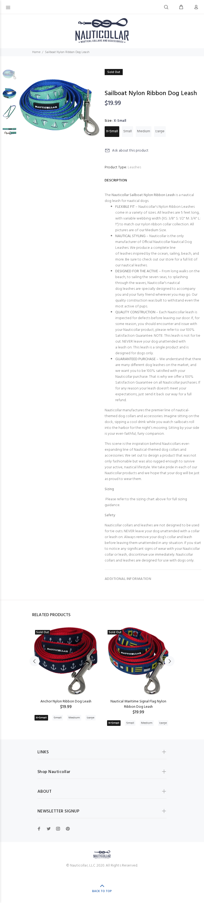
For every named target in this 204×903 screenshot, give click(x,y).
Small (127, 131)
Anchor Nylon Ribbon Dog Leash (65, 701)
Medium (143, 131)
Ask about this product (130, 151)
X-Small (112, 131)
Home (36, 52)
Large (159, 131)
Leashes (134, 167)
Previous (34, 661)
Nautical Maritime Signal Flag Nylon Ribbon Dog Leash (138, 704)
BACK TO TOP (102, 891)
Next (169, 661)
